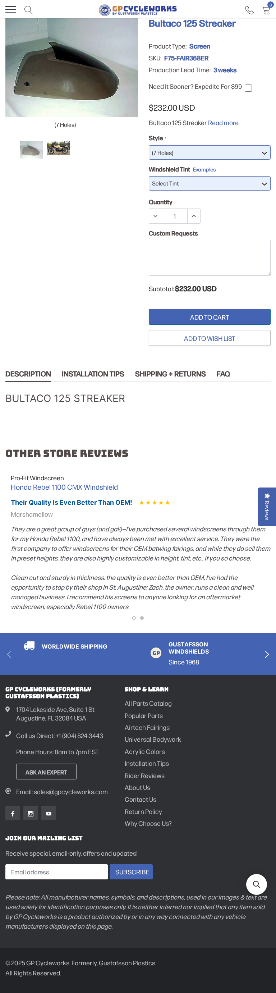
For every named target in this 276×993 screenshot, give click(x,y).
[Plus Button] (193, 216)
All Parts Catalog (148, 703)
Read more (223, 122)
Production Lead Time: (180, 70)
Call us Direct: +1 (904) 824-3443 (59, 735)
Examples (204, 169)
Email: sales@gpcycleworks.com (62, 791)
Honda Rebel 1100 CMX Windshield (64, 487)
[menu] (10, 9)
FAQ (223, 373)
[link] (249, 9)
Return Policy (143, 811)
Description (28, 373)
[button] (256, 884)
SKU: (155, 58)
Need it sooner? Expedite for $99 (195, 86)
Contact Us (140, 799)
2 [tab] (142, 618)
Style (157, 138)
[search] (28, 9)
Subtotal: (161, 289)
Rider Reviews (145, 775)
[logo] (138, 9)
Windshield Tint (182, 169)
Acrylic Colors (145, 751)
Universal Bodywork (153, 739)
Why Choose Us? (148, 823)
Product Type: (168, 46)
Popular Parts (144, 715)
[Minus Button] (155, 216)
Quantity (160, 202)
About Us (137, 787)
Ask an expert (46, 772)
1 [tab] (134, 618)
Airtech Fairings (147, 727)
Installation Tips (93, 373)
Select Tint (165, 183)
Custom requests (173, 233)
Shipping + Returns (170, 373)
